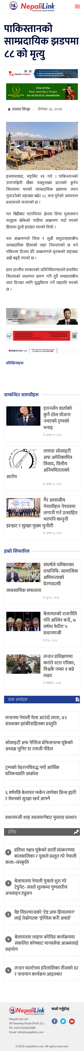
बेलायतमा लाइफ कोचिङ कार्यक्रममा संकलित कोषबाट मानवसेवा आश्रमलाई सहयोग (41, 943)
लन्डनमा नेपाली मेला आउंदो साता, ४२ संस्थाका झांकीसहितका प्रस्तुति (36, 721)
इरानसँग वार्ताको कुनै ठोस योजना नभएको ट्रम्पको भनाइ (57, 418)
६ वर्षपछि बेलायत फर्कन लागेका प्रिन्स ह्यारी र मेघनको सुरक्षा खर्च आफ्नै (40, 796)
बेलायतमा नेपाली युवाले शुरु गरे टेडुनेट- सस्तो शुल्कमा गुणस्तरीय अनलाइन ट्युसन (36, 887)
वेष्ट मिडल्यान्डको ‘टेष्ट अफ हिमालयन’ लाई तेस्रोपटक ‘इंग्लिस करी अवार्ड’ (44, 915)
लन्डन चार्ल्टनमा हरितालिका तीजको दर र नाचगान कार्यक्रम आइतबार (46, 971)
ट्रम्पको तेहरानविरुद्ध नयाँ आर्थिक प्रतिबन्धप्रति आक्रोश (32, 771)
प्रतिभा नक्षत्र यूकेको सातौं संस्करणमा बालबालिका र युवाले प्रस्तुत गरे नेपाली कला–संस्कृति (40, 856)
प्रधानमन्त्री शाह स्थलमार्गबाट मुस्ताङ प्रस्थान (40, 817)
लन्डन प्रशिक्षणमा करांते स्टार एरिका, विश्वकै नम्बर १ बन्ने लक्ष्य (59, 666)
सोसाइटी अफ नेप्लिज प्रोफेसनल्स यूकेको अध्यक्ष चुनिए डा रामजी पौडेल (39, 746)
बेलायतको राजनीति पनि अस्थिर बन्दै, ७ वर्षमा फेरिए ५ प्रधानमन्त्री (60, 623)
